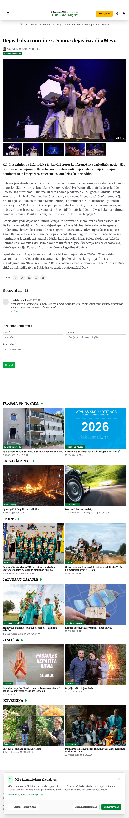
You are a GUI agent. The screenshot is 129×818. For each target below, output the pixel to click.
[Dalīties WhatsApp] (36, 277)
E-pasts (70, 332)
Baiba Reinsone (12, 752)
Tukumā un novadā (40, 24)
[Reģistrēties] (123, 14)
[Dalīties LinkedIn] (29, 277)
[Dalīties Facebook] (15, 277)
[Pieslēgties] (117, 14)
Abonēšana (104, 13)
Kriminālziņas (10, 505)
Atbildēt (14, 311)
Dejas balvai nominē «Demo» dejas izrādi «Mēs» (83, 24)
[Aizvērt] (118, 779)
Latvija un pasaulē (12, 623)
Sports (7, 562)
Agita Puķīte (12, 49)
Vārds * (6, 332)
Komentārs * (9, 344)
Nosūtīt (9, 365)
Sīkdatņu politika (35, 794)
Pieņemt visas (111, 806)
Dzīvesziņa (9, 744)
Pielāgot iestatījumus (25, 806)
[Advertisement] (64, 385)
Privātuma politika (16, 794)
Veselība (8, 683)
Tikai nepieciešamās (86, 806)
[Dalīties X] (22, 277)
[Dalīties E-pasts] (43, 277)
